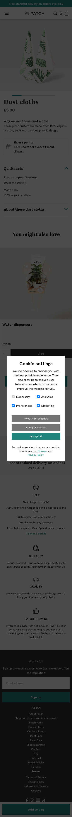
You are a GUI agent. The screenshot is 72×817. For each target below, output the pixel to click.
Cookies (42, 451)
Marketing (47, 405)
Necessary (23, 396)
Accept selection (36, 427)
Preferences (24, 405)
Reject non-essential (36, 418)
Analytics (47, 396)
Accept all (36, 436)
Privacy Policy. (36, 454)
